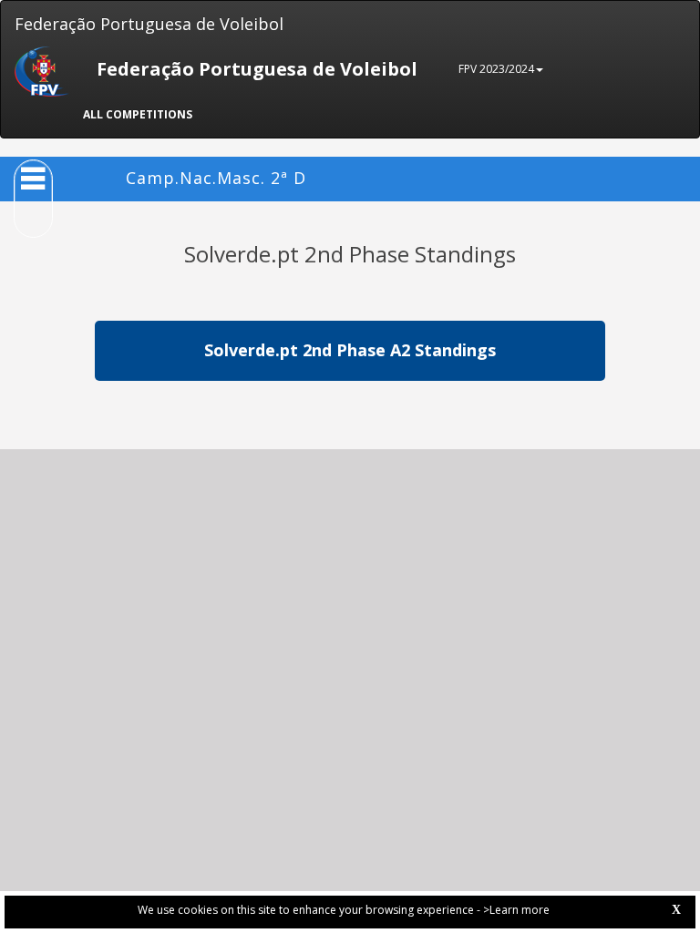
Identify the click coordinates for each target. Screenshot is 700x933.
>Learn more (516, 910)
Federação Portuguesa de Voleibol (149, 24)
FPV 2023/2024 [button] (496, 69)
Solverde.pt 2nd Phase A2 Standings (350, 350)
